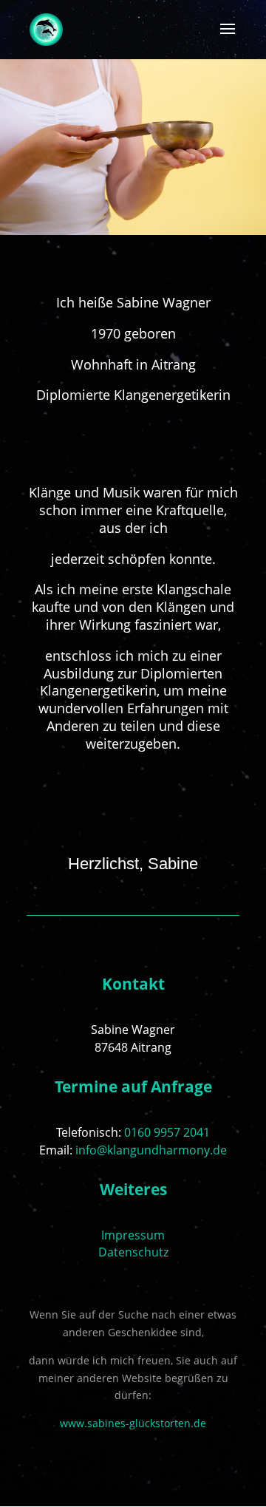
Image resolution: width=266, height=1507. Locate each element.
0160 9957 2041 (167, 1132)
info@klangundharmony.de (151, 1150)
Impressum (133, 1235)
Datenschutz (133, 1252)
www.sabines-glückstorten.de (133, 1423)
